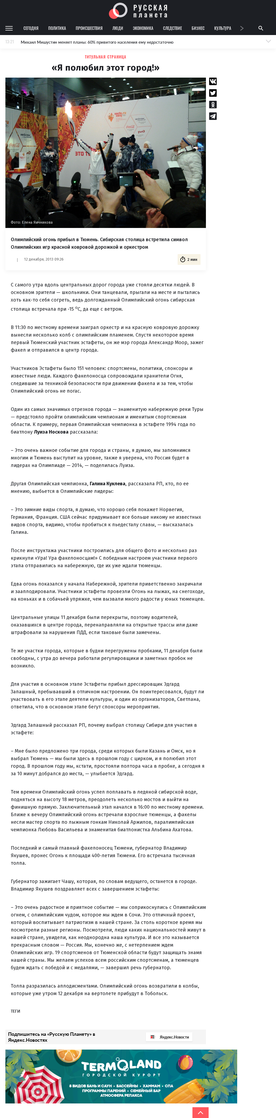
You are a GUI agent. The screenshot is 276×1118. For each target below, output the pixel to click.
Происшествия (89, 28)
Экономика (143, 28)
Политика (57, 28)
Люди (117, 28)
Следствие (172, 28)
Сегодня (31, 28)
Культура (222, 28)
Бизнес (198, 28)
